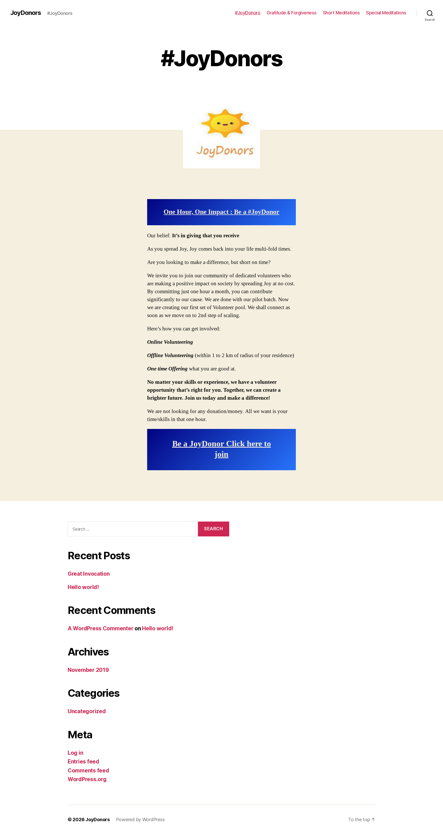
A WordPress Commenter (100, 628)
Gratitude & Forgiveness (292, 12)
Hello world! (83, 587)
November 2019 (88, 670)
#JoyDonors (247, 12)
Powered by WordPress (140, 819)
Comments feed (88, 770)
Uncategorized (87, 711)
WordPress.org (87, 779)
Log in (75, 753)
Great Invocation (89, 574)
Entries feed (83, 761)
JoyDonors (25, 13)
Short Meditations (341, 12)
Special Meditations (386, 12)
